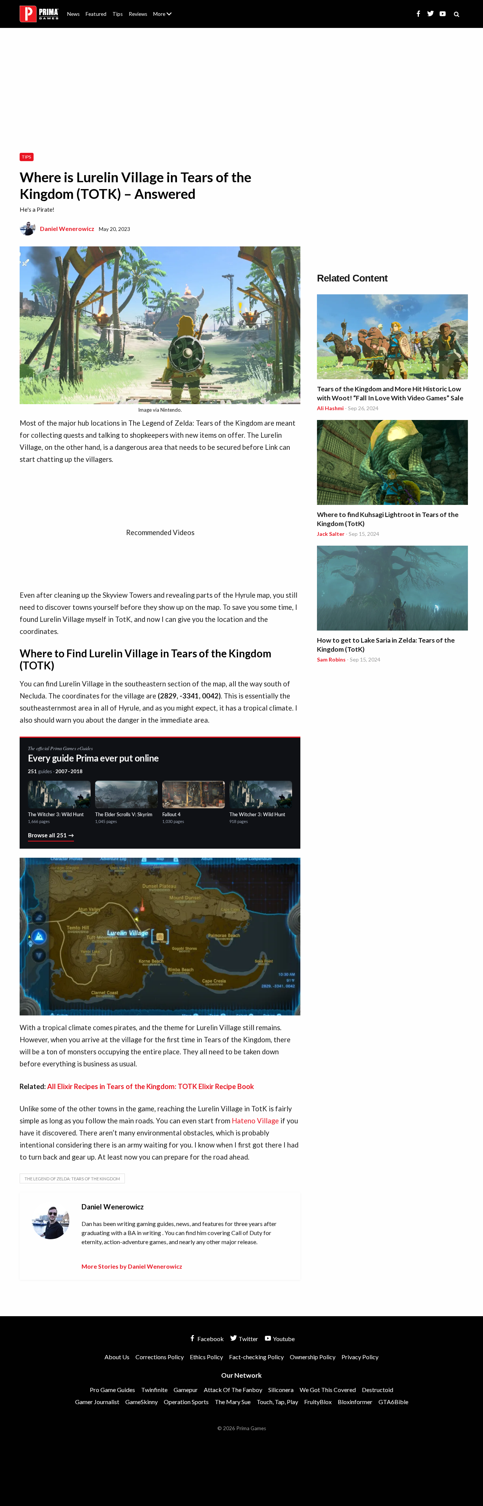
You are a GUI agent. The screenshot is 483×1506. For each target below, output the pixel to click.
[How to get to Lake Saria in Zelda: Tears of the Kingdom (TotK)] (392, 589)
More (166, 17)
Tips (117, 14)
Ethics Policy (206, 1356)
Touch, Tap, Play (277, 1401)
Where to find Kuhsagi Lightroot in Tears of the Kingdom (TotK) (387, 519)
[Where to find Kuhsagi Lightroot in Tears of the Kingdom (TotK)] (392, 463)
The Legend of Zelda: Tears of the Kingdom (72, 1178)
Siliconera (281, 1389)
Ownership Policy (312, 1356)
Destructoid (377, 1389)
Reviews (138, 14)
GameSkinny (141, 1401)
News (73, 14)
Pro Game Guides (112, 1389)
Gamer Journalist (97, 1401)
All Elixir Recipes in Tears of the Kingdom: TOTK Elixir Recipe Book (150, 1086)
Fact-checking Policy (256, 1356)
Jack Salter (331, 534)
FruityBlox (318, 1401)
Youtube (283, 1338)
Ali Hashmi (330, 408)
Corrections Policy (159, 1356)
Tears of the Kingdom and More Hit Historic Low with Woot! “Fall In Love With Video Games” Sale (390, 393)
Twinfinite (154, 1389)
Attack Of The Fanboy (233, 1389)
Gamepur (186, 1389)
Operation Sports (186, 1401)
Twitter (247, 1338)
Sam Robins (331, 659)
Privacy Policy (359, 1356)
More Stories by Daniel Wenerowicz (132, 1266)
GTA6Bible (393, 1401)
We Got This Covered (328, 1389)
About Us (164, 9)
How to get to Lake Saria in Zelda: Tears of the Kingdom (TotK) (386, 644)
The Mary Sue (233, 1401)
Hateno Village (255, 1121)
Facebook (210, 1338)
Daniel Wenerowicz (67, 228)
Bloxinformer (355, 1401)
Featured (96, 14)
